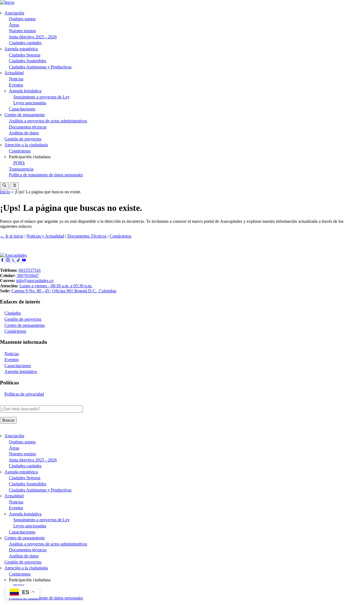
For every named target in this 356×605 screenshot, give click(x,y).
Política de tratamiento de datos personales (46, 174)
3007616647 (28, 275)
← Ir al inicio (11, 236)
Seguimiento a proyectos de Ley (41, 97)
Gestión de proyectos (22, 139)
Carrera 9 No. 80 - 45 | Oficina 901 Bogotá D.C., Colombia (63, 290)
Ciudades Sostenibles (27, 60)
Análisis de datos (24, 132)
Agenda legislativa (25, 90)
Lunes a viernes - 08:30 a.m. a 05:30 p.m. (55, 285)
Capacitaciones (22, 109)
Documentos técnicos (27, 127)
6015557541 (30, 270)
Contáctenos (20, 151)
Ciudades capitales (25, 42)
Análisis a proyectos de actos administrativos (48, 120)
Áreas (14, 25)
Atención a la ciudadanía (26, 144)
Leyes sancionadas (29, 102)
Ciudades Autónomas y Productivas (40, 67)
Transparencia (21, 169)
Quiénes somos (22, 18)
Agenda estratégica (21, 48)
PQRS (19, 162)
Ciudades (12, 313)
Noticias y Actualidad (45, 236)
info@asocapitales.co (34, 280)
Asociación (14, 13)
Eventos (16, 85)
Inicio (5, 191)
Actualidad (14, 72)
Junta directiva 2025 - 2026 (33, 36)
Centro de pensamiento (24, 114)
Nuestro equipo (22, 30)
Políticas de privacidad (24, 394)
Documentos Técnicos (87, 236)
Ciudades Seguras (24, 55)
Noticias (16, 78)
